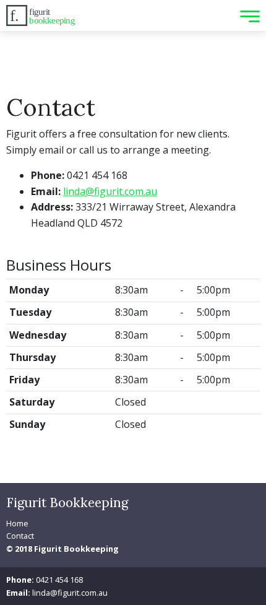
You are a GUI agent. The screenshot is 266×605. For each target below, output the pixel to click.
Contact (20, 535)
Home (17, 523)
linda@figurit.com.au (110, 191)
